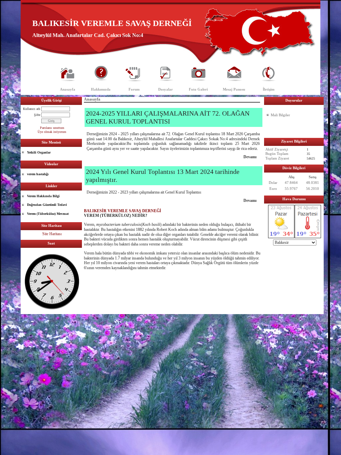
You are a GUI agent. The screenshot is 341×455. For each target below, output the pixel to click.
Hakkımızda (101, 89)
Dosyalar (165, 89)
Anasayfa (67, 89)
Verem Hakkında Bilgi (43, 196)
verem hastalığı (38, 174)
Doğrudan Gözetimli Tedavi (47, 205)
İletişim (268, 89)
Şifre (37, 115)
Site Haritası (52, 233)
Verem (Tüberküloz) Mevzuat (48, 214)
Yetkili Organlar (39, 152)
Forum (134, 89)
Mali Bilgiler (280, 115)
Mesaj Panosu (234, 89)
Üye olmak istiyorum (52, 132)
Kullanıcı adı (31, 109)
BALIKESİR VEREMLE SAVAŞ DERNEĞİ (122, 211)
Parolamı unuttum (52, 128)
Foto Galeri (198, 89)
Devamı (249, 157)
